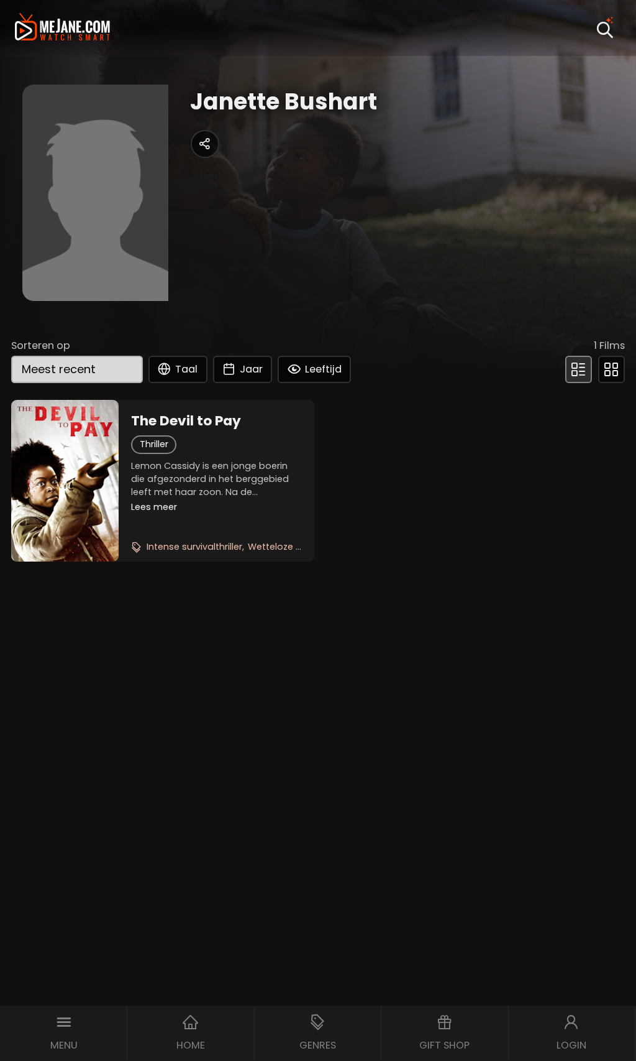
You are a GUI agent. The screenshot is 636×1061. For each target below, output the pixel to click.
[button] (64, 1033)
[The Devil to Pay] (65, 481)
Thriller (154, 444)
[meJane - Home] (62, 28)
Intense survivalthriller (194, 546)
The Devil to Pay (186, 421)
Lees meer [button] (154, 507)
